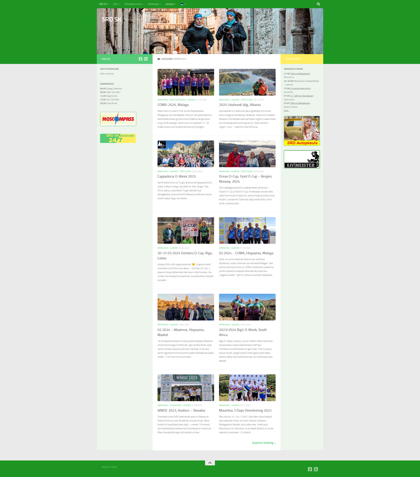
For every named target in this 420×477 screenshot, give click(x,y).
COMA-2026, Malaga (173, 105)
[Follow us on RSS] (146, 59)
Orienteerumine (133, 4)
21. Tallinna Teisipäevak (301, 95)
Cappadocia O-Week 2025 (177, 176)
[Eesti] (183, 4)
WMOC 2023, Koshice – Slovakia (181, 410)
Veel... (286, 110)
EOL (116, 4)
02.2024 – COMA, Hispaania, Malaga (246, 253)
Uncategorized (178, 100)
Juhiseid (170, 4)
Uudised (191, 100)
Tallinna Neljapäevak (300, 73)
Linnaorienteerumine (300, 88)
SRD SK (103, 4)
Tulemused (175, 405)
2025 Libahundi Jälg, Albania (240, 105)
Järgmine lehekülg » (264, 442)
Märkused (163, 100)
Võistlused (153, 4)
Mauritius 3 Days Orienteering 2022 (245, 410)
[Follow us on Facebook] (140, 59)
